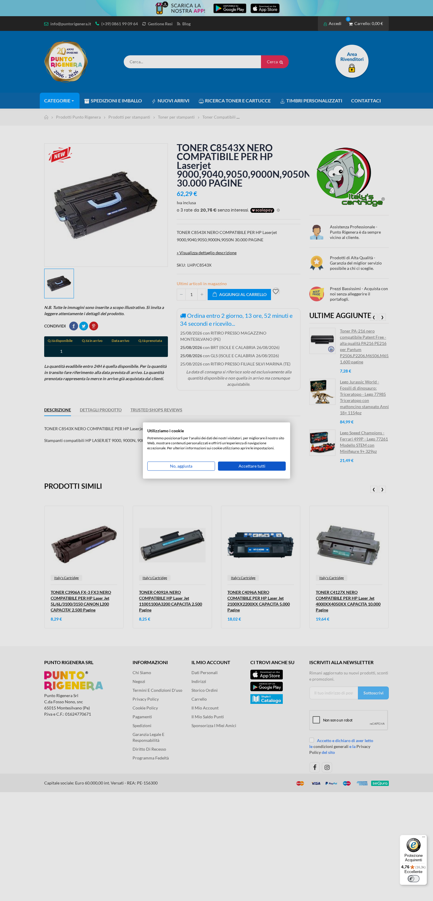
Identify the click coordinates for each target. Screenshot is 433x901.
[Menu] (423, 838)
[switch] (413, 878)
